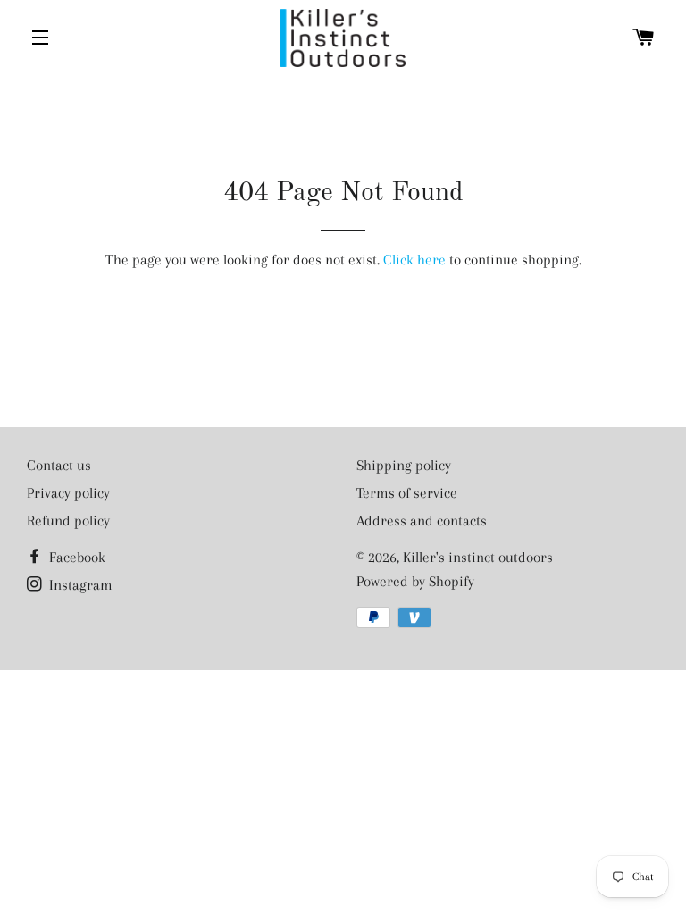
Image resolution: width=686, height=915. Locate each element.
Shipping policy (403, 465)
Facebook (75, 557)
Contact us (59, 465)
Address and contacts (421, 520)
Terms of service (406, 492)
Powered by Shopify (415, 581)
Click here (414, 259)
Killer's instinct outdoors (478, 557)
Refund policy (68, 520)
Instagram (79, 584)
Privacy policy (68, 492)
